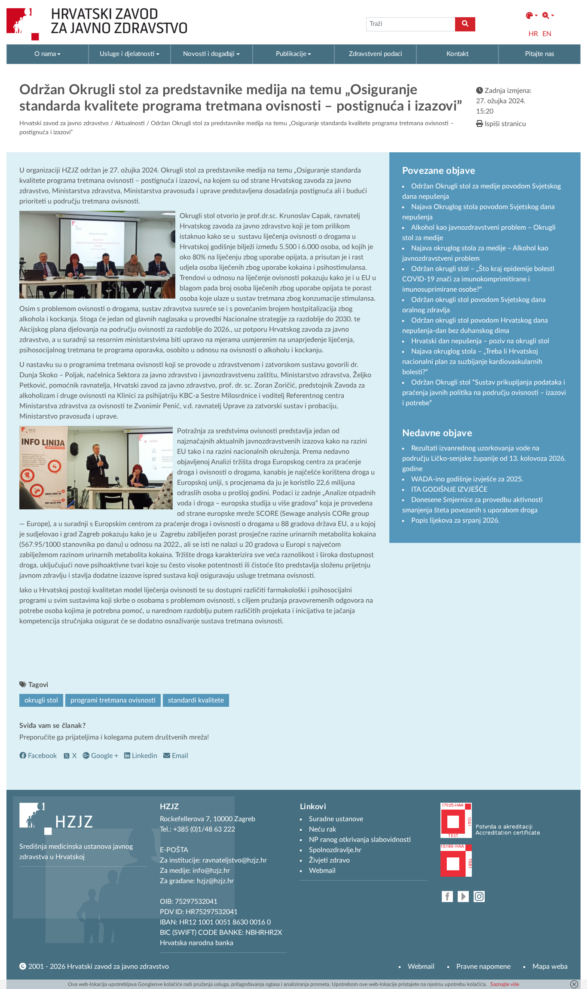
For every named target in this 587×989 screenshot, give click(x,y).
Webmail (421, 966)
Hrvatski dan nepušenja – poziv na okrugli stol (480, 341)
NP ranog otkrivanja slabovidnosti (360, 839)
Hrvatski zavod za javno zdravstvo (64, 123)
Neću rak (322, 829)
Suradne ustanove (336, 819)
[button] (532, 16)
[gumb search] (465, 24)
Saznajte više (504, 984)
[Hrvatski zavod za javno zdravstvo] (96, 24)
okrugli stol (41, 700)
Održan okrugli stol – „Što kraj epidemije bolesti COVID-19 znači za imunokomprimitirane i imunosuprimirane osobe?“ (478, 279)
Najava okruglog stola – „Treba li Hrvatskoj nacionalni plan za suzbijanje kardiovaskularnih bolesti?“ (472, 362)
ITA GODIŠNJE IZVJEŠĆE (449, 489)
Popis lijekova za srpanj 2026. (455, 520)
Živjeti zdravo (329, 860)
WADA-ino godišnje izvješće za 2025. (467, 479)
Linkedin (143, 755)
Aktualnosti (130, 123)
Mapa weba (550, 966)
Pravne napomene (483, 966)
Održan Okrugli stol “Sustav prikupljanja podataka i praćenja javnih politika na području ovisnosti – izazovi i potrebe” (484, 393)
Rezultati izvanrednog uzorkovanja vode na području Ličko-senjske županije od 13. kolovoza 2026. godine (484, 458)
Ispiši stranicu (504, 123)
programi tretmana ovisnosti (113, 700)
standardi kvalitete (196, 700)
